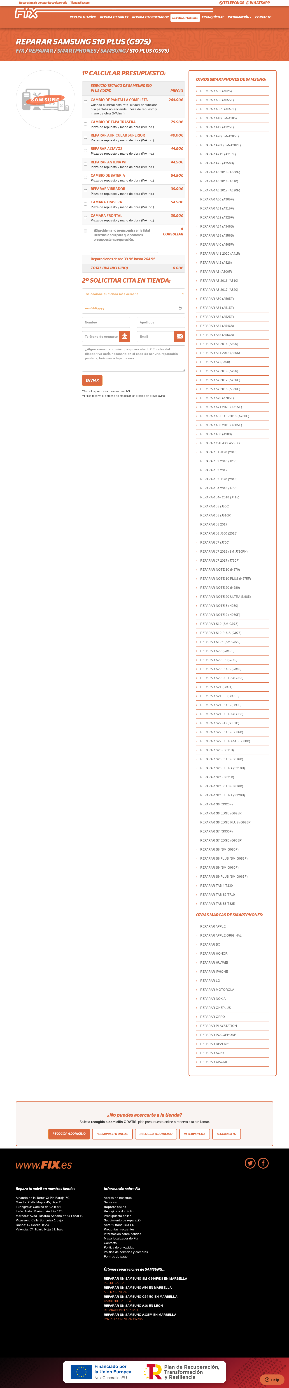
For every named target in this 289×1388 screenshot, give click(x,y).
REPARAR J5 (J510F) (215, 515)
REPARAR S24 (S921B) (217, 777)
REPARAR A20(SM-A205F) (219, 136)
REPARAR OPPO (212, 1016)
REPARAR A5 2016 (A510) (219, 280)
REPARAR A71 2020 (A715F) (221, 407)
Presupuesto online (112, 1133)
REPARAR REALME (214, 1044)
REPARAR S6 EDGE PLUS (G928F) (226, 822)
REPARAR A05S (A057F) (218, 109)
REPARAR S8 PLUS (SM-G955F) (224, 858)
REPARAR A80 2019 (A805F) (221, 425)
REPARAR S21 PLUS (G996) (221, 705)
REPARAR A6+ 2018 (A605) (220, 353)
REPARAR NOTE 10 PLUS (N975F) (225, 578)
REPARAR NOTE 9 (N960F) (220, 614)
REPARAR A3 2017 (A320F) (220, 190)
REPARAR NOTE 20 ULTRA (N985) (225, 596)
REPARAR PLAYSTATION (218, 1026)
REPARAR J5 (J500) (214, 506)
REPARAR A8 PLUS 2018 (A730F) (224, 416)
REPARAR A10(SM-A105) (218, 118)
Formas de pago (116, 1256)
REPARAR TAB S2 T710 (217, 894)
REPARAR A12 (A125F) (217, 127)
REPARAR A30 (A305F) (217, 199)
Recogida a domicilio (69, 1133)
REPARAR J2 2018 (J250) (219, 461)
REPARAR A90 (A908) (216, 434)
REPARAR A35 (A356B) (217, 235)
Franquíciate (213, 17)
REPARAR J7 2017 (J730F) (220, 560)
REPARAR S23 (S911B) (217, 750)
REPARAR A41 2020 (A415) (220, 253)
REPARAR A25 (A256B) (217, 163)
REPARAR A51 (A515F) (217, 307)
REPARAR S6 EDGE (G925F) (221, 813)
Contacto (263, 17)
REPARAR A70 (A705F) (217, 398)
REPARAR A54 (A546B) (217, 326)
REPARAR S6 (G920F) (216, 804)
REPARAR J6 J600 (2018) (219, 533)
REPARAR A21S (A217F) (218, 154)
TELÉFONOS (233, 3)
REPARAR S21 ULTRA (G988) (221, 714)
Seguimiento (226, 1133)
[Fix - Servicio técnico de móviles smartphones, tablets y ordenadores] (33, 17)
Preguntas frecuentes (119, 1229)
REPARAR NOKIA (213, 998)
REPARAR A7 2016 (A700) (219, 371)
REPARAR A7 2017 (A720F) (220, 380)
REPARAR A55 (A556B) (217, 335)
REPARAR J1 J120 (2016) (219, 452)
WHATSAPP (260, 3)
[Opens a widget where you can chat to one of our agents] (272, 1380)
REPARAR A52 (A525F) (217, 317)
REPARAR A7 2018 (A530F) (220, 389)
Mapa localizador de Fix (121, 1238)
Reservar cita (194, 1133)
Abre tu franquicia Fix (119, 1225)
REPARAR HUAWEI (214, 962)
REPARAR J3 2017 (213, 470)
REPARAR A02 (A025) (216, 91)
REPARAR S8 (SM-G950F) (219, 849)
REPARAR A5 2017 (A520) (219, 289)
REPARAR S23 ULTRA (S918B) (222, 768)
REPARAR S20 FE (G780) (219, 660)
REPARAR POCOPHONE (218, 1035)
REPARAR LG (210, 980)
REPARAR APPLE (213, 926)
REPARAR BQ (210, 944)
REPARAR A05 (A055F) (217, 100)
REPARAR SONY (212, 1053)
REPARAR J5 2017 (213, 524)
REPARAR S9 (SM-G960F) (219, 867)
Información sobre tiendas (122, 1234)
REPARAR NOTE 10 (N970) (220, 569)
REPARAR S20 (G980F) (217, 651)
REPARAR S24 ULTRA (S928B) (222, 795)
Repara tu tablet (114, 17)
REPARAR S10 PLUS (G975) (221, 633)
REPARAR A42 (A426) (216, 262)
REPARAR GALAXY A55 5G (220, 443)
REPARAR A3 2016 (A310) (219, 181)
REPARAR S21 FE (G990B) (220, 696)
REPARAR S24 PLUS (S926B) (221, 786)
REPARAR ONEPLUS (215, 1007)
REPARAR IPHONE (214, 971)
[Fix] (46, 1168)
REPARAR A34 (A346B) (217, 226)
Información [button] (238, 17)
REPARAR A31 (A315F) (217, 208)
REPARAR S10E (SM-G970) (220, 642)
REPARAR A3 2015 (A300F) (220, 172)
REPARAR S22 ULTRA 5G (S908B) (225, 741)
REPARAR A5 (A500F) (216, 271)
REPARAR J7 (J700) (214, 542)
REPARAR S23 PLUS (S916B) (221, 759)
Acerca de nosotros (118, 1198)
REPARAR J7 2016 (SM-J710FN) (224, 551)
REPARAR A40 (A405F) (217, 244)
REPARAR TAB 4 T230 (216, 885)
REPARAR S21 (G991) (216, 687)
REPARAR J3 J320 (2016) (219, 479)
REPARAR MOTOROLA (217, 989)
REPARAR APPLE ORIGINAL (221, 935)
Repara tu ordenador (150, 17)
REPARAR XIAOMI (213, 1062)
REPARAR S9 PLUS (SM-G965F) (224, 876)
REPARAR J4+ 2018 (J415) (219, 497)
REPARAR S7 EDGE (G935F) (221, 840)
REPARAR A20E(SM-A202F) (220, 145)
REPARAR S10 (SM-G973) (219, 623)
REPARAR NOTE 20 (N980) (220, 587)
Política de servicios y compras (126, 1252)
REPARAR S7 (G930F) (216, 831)
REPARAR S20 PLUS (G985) (221, 669)
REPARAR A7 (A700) (215, 362)
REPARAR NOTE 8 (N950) (219, 605)
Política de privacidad (119, 1247)
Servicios (110, 1202)
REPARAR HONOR (214, 953)
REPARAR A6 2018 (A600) (219, 344)
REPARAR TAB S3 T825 (217, 903)
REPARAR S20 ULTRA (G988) (221, 678)
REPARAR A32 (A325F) (217, 217)
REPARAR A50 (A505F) (217, 298)
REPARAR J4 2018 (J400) (219, 488)
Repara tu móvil (83, 17)
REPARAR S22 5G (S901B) (219, 723)
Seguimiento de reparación (123, 1220)
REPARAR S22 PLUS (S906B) (221, 732)
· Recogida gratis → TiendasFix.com (54, 2)
